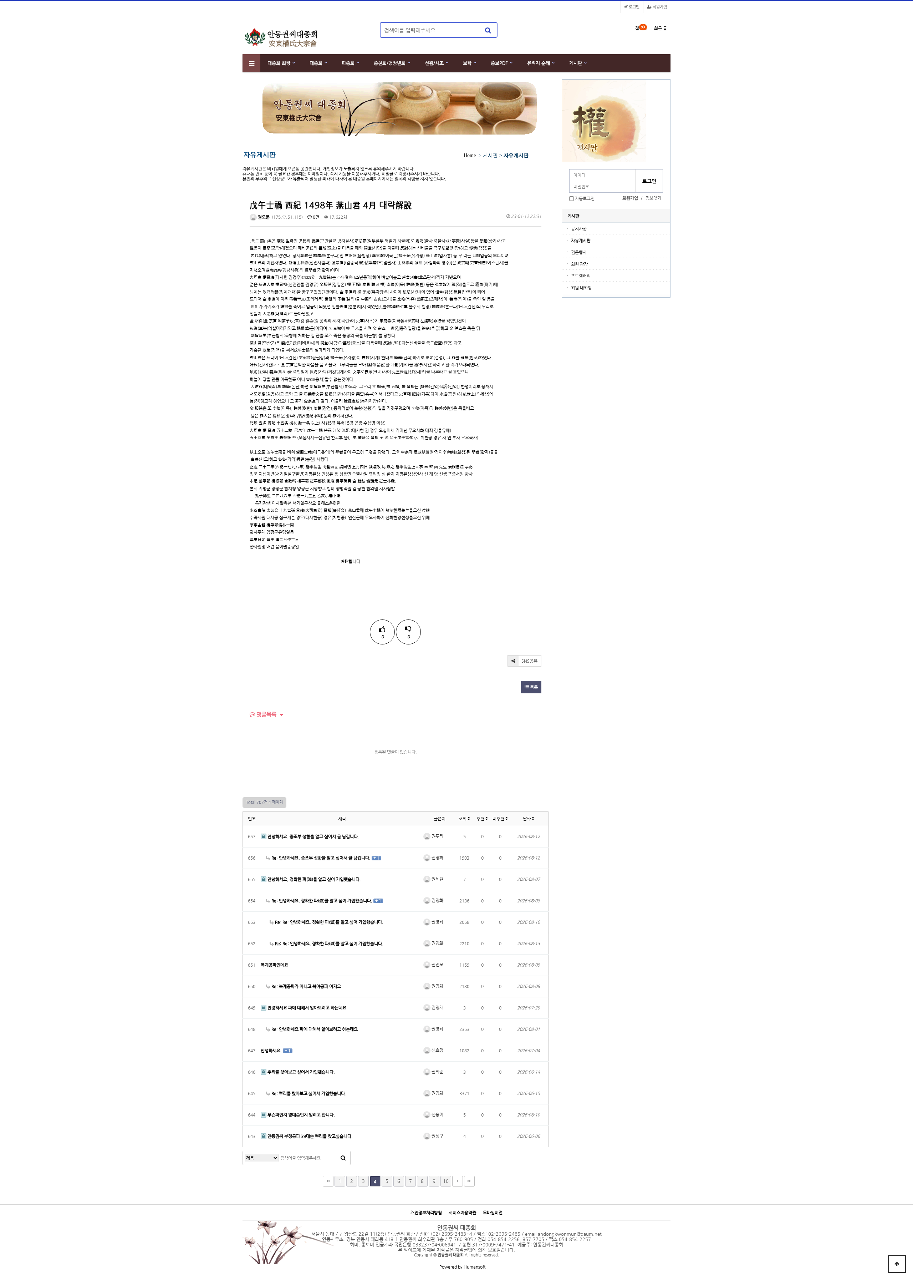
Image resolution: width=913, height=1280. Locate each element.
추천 (480, 818)
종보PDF (499, 63)
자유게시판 (581, 240)
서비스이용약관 (462, 1212)
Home (469, 155)
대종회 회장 (278, 63)
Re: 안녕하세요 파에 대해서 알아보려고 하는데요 (314, 1029)
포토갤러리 (581, 275)
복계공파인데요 (274, 964)
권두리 (436, 836)
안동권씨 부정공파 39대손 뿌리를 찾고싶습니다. (309, 1136)
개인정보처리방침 (426, 1212)
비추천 (499, 818)
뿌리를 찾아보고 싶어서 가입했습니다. (300, 1071)
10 (446, 1181)
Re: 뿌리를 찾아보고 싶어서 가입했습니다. (308, 1093)
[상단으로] (897, 1264)
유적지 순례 (538, 63)
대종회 (316, 63)
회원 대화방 (581, 287)
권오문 (263, 216)
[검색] (488, 30)
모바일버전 (493, 1212)
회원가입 (659, 7)
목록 (533, 686)
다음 (457, 1181)
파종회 (348, 63)
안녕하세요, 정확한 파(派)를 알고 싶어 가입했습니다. (313, 879)
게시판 (575, 63)
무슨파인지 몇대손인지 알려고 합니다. (300, 1114)
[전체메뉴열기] (251, 63)
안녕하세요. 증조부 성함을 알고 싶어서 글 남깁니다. (312, 836)
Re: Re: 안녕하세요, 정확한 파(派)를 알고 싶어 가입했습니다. (328, 922)
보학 (467, 63)
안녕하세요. (272, 1050)
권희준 (436, 1071)
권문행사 (579, 252)
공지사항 (579, 228)
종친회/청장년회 (390, 63)
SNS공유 (528, 660)
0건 (315, 216)
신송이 (436, 1114)
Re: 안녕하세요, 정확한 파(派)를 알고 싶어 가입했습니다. (321, 900)
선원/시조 (434, 63)
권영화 (436, 857)
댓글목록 (265, 714)
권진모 (436, 964)
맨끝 (469, 1181)
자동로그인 (585, 198)
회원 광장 (579, 264)
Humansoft (474, 1266)
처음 (328, 1181)
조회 (463, 818)
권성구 (436, 1135)
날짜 (527, 818)
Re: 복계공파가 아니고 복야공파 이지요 (305, 986)
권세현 (436, 878)
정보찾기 (653, 198)
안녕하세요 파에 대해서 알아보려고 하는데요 (306, 1007)
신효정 (436, 1050)
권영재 (436, 1007)
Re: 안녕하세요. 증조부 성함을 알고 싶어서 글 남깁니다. (321, 857)
